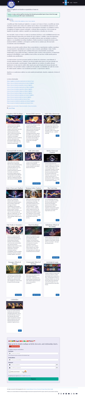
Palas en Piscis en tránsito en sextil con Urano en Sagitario (19, 97)
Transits (16, 21)
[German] (14, 341)
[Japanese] (22, 341)
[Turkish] (27, 341)
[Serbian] (29, 341)
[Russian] (17, 341)
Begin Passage (18, 294)
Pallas (19, 21)
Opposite (33, 21)
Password (10, 362)
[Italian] (19, 341)
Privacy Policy (28, 375)
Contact (27, 389)
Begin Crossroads (36, 294)
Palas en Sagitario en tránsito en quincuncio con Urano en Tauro (20, 81)
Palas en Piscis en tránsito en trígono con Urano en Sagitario (19, 93)
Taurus (29, 21)
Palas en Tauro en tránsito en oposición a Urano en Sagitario (19, 85)
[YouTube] (69, 394)
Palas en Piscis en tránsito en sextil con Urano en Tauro (18, 99)
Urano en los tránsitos (32, 106)
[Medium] (76, 394)
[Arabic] (24, 341)
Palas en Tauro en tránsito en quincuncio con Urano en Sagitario (20, 83)
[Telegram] (66, 394)
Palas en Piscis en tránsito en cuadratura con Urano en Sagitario (20, 95)
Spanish (12, 21)
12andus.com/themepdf (13, 15)
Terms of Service (37, 389)
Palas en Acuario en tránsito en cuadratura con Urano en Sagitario (20, 101)
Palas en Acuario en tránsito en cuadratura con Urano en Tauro (20, 103)
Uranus (26, 21)
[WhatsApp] (71, 394)
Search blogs (12, 108)
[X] (63, 394)
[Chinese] (21, 341)
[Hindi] (26, 341)
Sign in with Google (15, 346)
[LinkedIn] (73, 394)
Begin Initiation (56, 257)
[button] (18, 1)
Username (10, 351)
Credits (51, 389)
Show (19, 146)
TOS (22, 375)
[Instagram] (61, 394)
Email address (11, 357)
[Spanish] (11, 341)
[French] (16, 341)
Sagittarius (23, 21)
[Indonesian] (34, 341)
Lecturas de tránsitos (15, 106)
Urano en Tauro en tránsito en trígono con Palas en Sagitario (19, 91)
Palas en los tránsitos (23, 106)
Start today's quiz (36, 183)
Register (75, 2)
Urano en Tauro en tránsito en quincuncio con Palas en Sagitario (20, 87)
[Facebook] (58, 394)
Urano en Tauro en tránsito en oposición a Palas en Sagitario (19, 89)
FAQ (48, 389)
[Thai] (31, 341)
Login (71, 2)
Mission (31, 389)
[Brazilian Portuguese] (12, 341)
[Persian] (32, 341)
